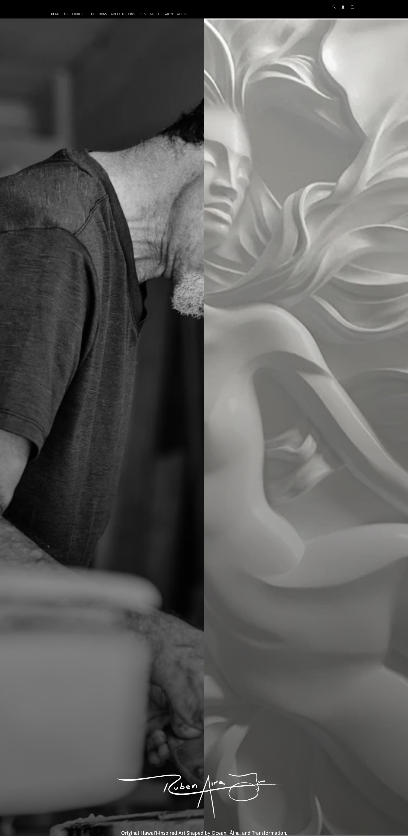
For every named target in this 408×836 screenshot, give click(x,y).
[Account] (343, 7)
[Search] (334, 7)
